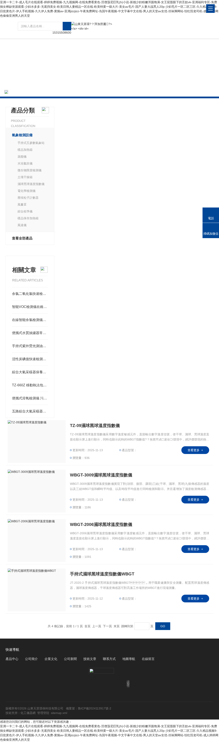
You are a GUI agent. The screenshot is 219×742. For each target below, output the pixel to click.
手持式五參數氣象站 (31, 143)
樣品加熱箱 (25, 149)
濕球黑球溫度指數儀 (31, 184)
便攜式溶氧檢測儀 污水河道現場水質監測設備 (30, 398)
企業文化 (50, 659)
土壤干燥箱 (25, 177)
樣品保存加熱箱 (28, 218)
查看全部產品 (22, 238)
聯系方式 (109, 659)
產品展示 (44, 92)
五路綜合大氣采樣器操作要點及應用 (30, 411)
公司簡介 (31, 659)
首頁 (28, 92)
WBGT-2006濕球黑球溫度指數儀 (101, 524)
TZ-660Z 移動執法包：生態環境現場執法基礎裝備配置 (30, 385)
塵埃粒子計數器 (28, 197)
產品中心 (12, 659)
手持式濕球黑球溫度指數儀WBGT (102, 574)
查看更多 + (195, 450)
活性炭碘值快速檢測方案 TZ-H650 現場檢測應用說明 (30, 359)
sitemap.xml (59, 713)
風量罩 (22, 204)
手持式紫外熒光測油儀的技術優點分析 (30, 346)
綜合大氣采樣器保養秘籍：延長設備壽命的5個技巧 (30, 372)
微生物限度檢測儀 (29, 170)
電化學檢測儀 (27, 191)
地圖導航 (128, 659)
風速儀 (22, 225)
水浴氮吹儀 (25, 163)
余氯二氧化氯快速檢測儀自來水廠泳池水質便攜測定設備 (30, 294)
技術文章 (89, 659)
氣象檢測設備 (66, 92)
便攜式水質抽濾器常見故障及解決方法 (30, 333)
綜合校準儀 (25, 211)
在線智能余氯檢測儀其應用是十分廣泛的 (30, 320)
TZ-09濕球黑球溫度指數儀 (95, 425)
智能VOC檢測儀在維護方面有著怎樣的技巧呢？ (30, 307)
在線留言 (148, 659)
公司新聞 (70, 659)
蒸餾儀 (22, 156)
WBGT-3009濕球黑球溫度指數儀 (101, 475)
